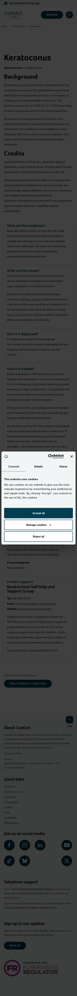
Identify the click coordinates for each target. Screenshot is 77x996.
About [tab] (63, 466)
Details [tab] (38, 466)
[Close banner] (71, 456)
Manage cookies (36, 524)
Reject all (38, 536)
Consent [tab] (13, 466)
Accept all (38, 513)
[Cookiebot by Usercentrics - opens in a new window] (48, 456)
